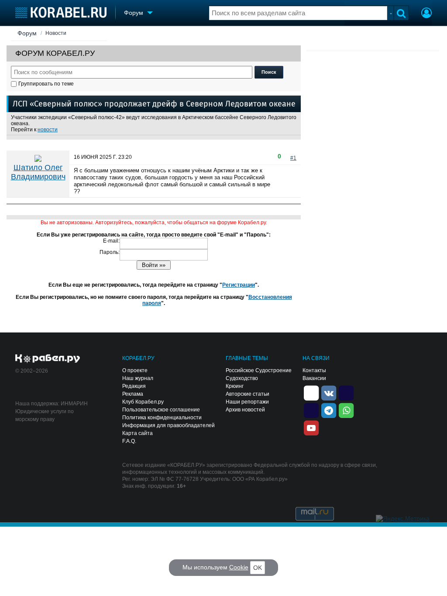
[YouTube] (311, 427)
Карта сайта (137, 433)
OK (257, 567)
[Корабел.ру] (47, 359)
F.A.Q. (129, 441)
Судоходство (242, 378)
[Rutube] (346, 392)
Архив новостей (245, 410)
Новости (55, 33)
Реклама (132, 394)
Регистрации (238, 285)
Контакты (314, 370)
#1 (293, 158)
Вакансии (314, 378)
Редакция (134, 386)
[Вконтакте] (328, 392)
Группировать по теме (46, 84)
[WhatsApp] (346, 409)
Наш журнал (137, 378)
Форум (27, 33)
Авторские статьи (247, 394)
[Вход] (426, 14)
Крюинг (235, 386)
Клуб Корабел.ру (143, 402)
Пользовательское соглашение (161, 410)
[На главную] (61, 12)
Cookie (238, 567)
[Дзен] (311, 392)
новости (48, 130)
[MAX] (311, 409)
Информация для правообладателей (168, 425)
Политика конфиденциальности (162, 417)
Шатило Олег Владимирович (38, 172)
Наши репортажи (247, 402)
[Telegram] (328, 409)
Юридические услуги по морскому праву (44, 415)
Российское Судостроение (259, 370)
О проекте (135, 370)
